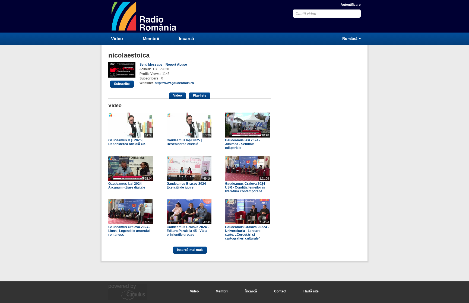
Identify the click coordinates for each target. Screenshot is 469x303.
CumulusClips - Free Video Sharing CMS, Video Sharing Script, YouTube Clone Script (144, 16)
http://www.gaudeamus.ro (174, 83)
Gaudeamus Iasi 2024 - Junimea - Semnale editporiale (242, 144)
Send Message (151, 64)
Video (117, 38)
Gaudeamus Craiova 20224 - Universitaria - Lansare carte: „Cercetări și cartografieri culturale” (247, 232)
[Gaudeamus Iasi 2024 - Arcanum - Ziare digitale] (130, 180)
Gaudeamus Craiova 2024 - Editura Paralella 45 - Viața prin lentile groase (188, 231)
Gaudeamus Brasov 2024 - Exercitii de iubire (187, 185)
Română (349, 38)
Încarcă (186, 38)
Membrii (151, 38)
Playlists (199, 95)
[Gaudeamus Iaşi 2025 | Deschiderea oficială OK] (130, 136)
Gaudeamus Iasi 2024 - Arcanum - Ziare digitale (126, 185)
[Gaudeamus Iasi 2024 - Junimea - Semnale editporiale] (247, 136)
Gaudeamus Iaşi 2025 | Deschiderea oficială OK (127, 142)
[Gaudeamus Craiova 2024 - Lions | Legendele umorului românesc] (130, 223)
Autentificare (351, 5)
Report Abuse (176, 64)
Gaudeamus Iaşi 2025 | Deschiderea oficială (184, 142)
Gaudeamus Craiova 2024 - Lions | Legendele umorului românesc (129, 231)
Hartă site (311, 291)
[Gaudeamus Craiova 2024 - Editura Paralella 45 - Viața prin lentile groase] (189, 223)
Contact (280, 291)
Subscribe (122, 84)
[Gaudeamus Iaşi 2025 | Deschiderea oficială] (189, 136)
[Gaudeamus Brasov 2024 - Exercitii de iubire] (189, 180)
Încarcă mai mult (190, 250)
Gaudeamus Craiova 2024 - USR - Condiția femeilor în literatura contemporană (246, 187)
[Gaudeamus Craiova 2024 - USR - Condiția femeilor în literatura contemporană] (247, 180)
